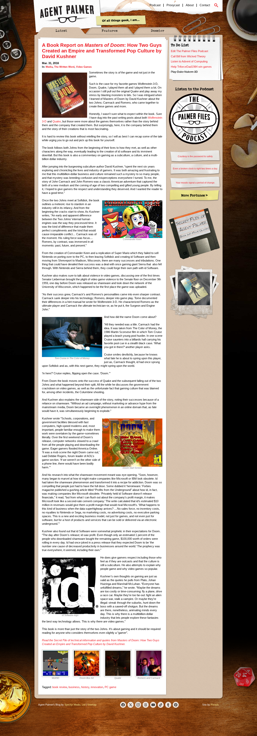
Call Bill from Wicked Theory (188, 56)
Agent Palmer (67, 14)
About (190, 5)
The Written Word (64, 66)
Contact (205, 5)
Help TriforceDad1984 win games (191, 66)
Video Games (84, 66)
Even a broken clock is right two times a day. (195, 168)
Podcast (155, 5)
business (74, 687)
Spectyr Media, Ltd (75, 704)
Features (110, 31)
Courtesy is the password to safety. (195, 156)
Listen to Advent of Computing (189, 61)
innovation (97, 687)
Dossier (157, 31)
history (85, 687)
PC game (110, 687)
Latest (61, 31)
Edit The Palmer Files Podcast (189, 51)
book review (59, 687)
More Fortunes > (194, 195)
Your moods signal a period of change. (195, 182)
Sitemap (91, 704)
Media (49, 66)
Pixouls (215, 704)
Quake (56, 121)
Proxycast (173, 5)
